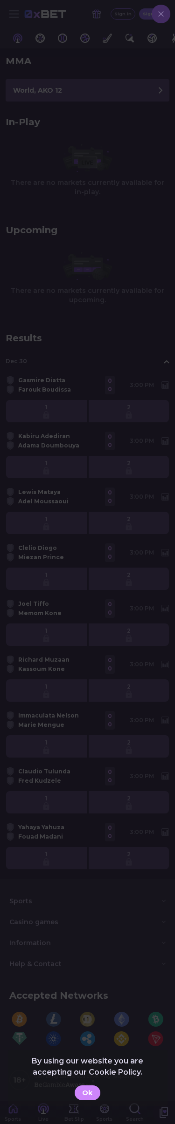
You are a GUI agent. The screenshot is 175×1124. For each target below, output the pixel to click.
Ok (87, 1093)
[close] (161, 14)
